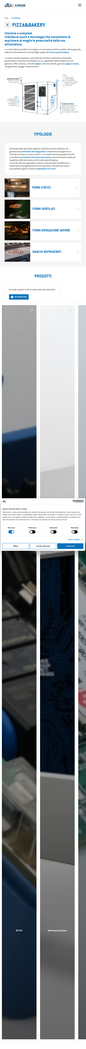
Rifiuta (15, 546)
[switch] (32, 532)
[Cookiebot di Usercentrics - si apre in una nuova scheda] (74, 501)
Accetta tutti (70, 546)
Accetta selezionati (43, 546)
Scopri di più (21, 297)
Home (6, 18)
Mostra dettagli (74, 539)
